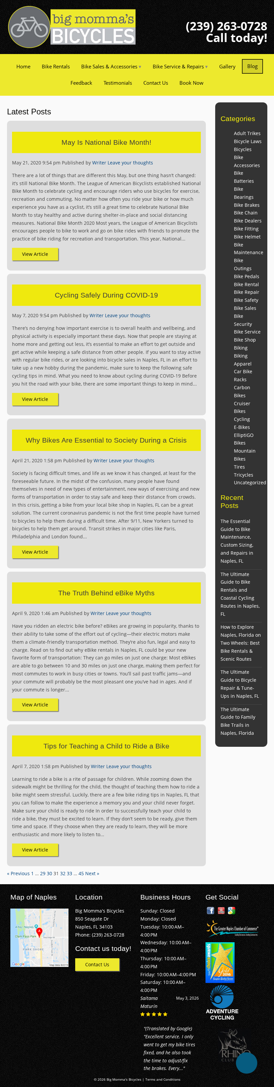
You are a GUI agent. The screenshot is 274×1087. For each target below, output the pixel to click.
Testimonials (118, 82)
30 (49, 873)
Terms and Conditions (162, 1079)
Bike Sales (245, 308)
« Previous (18, 873)
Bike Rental (246, 284)
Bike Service (247, 332)
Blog (252, 66)
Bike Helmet (247, 236)
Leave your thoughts (130, 162)
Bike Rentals (56, 66)
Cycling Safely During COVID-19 (106, 295)
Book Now (191, 82)
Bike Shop (245, 340)
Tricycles (243, 475)
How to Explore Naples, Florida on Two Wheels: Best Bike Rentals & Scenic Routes (241, 643)
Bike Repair (246, 292)
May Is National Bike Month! (106, 142)
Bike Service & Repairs (178, 66)
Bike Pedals (246, 276)
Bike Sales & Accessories (109, 66)
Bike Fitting (246, 228)
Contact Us (155, 82)
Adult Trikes (247, 133)
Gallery (227, 66)
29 (42, 873)
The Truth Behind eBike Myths (106, 593)
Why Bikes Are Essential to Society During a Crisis (106, 440)
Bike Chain (246, 212)
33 (69, 873)
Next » (92, 873)
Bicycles (243, 149)
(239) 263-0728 (226, 26)
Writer (99, 162)
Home (23, 66)
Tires (239, 467)
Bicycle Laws (248, 141)
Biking (241, 348)
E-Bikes (242, 427)
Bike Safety (246, 300)
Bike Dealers (248, 220)
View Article (35, 254)
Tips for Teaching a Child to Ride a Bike (106, 746)
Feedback (81, 82)
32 (62, 873)
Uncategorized (250, 482)
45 (81, 873)
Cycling (242, 419)
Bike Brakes (247, 205)
